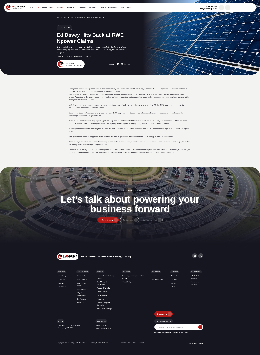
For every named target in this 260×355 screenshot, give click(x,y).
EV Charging (81, 299)
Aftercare (61, 283)
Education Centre (68, 17)
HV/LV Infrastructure (81, 294)
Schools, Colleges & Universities (103, 304)
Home (58, 17)
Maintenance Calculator (195, 283)
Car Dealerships (102, 295)
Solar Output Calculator (195, 277)
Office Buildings (102, 292)
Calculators (125, 8)
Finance (82, 8)
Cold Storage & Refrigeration (102, 283)
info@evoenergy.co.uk (208, 9)
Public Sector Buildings (104, 309)
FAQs (173, 287)
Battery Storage (82, 289)
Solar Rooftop (81, 276)
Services (33, 8)
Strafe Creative (198, 343)
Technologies (46, 8)
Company (174, 272)
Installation (61, 279)
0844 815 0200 (211, 6)
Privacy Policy (184, 332)
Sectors (59, 8)
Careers (174, 283)
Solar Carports (82, 279)
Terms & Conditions (138, 343)
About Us (174, 276)
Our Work (174, 279)
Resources (112, 8)
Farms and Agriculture (104, 288)
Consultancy (62, 276)
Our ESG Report (127, 282)
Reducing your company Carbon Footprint (133, 277)
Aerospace (100, 299)
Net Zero (92, 8)
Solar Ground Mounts (81, 284)
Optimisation (62, 287)
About (102, 8)
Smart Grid (80, 302)
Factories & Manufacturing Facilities (105, 277)
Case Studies (71, 8)
